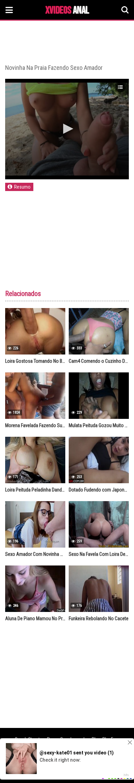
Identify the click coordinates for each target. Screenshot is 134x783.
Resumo (22, 187)
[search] (125, 10)
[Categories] (9, 9)
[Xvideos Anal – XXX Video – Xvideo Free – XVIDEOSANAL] (67, 11)
